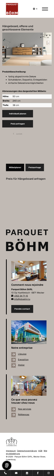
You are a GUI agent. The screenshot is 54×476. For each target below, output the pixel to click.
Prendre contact (22, 309)
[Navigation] (43, 9)
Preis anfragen (18, 123)
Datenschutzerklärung (27, 450)
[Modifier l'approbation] (6, 465)
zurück (19, 134)
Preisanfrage (34, 167)
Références (23, 414)
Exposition (23, 359)
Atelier (21, 365)
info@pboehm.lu (22, 299)
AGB (40, 450)
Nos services (24, 409)
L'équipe (22, 354)
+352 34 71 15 (21, 295)
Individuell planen (17, 113)
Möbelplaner (15, 167)
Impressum (11, 450)
